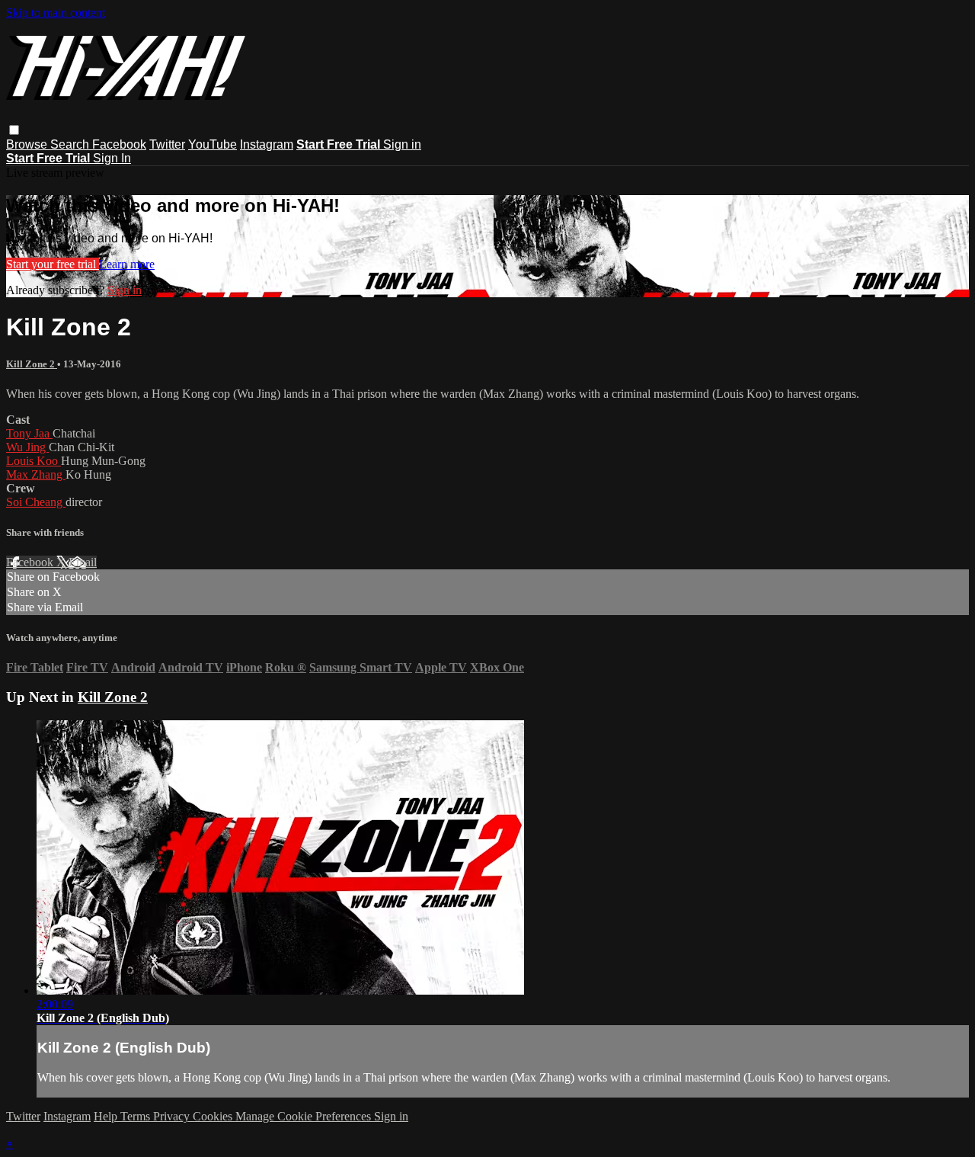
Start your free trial (52, 264)
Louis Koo (33, 460)
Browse (28, 144)
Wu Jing (27, 447)
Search (71, 144)
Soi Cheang (36, 501)
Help (107, 1116)
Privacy (173, 1116)
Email (83, 562)
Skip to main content (55, 12)
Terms (136, 1116)
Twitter (167, 144)
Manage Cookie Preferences (304, 1116)
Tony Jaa (29, 433)
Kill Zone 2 (31, 364)
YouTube (212, 144)
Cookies (214, 1116)
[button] (14, 130)
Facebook (119, 144)
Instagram (266, 144)
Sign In (112, 158)
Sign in (402, 144)
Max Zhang (36, 474)
